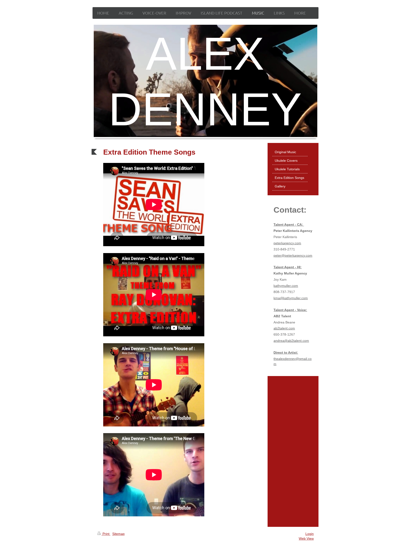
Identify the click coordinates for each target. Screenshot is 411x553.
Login (309, 534)
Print (106, 534)
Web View (306, 538)
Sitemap (118, 534)
